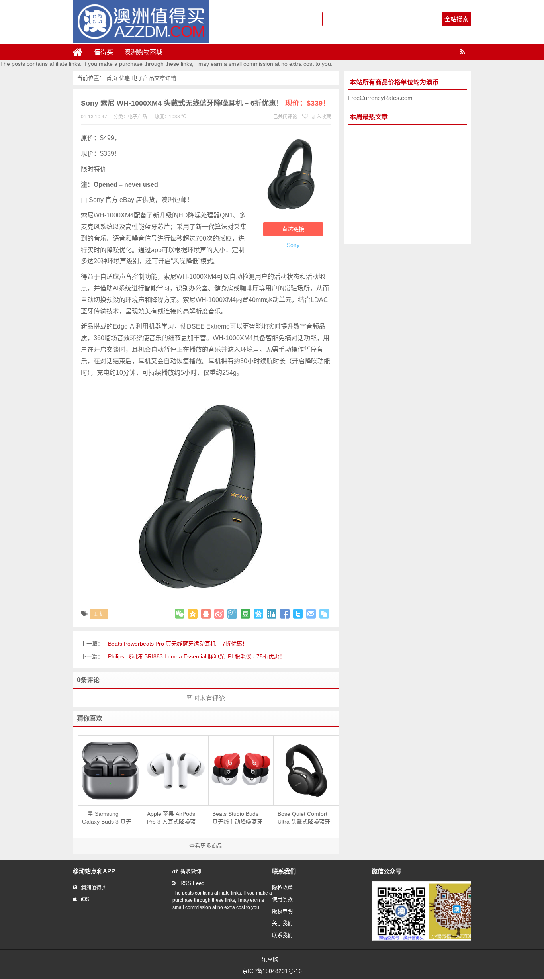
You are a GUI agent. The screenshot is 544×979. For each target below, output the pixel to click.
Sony (293, 245)
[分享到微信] (179, 614)
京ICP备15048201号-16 (272, 971)
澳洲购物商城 (143, 52)
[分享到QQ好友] (206, 614)
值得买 (103, 52)
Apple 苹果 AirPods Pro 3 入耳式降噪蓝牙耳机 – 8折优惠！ (171, 818)
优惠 (124, 78)
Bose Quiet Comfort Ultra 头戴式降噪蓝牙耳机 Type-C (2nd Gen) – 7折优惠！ (304, 818)
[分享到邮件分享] (311, 614)
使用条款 (282, 899)
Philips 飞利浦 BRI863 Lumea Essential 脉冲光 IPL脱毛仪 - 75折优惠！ (196, 656)
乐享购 (270, 959)
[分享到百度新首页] (258, 614)
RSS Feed (192, 883)
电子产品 (143, 78)
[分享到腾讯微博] (232, 614)
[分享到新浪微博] (219, 614)
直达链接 (293, 229)
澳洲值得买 (94, 887)
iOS (85, 899)
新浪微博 (190, 871)
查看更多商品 (206, 845)
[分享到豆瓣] (245, 614)
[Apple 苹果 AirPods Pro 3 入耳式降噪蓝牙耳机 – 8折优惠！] (175, 771)
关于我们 (282, 923)
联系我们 (282, 935)
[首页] (81, 52)
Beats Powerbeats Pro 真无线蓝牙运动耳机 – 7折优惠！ (178, 643)
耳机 (99, 614)
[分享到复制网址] (324, 614)
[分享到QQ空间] (193, 614)
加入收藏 (321, 116)
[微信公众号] (429, 939)
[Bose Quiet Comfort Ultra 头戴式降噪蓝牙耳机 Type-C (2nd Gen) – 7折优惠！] (306, 771)
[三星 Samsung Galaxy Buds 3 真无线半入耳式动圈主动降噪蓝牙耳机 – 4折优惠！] (110, 771)
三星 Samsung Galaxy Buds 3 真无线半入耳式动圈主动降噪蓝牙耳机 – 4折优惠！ (107, 818)
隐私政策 (282, 887)
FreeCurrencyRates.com (380, 97)
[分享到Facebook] (285, 614)
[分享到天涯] (271, 614)
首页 (111, 78)
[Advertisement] (407, 185)
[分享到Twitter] (298, 614)
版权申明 (282, 911)
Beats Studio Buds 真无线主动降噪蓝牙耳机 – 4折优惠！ (237, 818)
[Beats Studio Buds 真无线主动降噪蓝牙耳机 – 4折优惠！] (241, 771)
